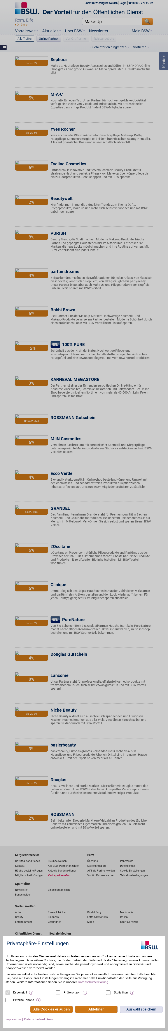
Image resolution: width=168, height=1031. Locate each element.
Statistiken (121, 992)
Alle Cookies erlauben (51, 1009)
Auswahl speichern (141, 1009)
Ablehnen (96, 1009)
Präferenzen (71, 992)
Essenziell (20, 992)
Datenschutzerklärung (93, 982)
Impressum (13, 1019)
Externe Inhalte (23, 1000)
